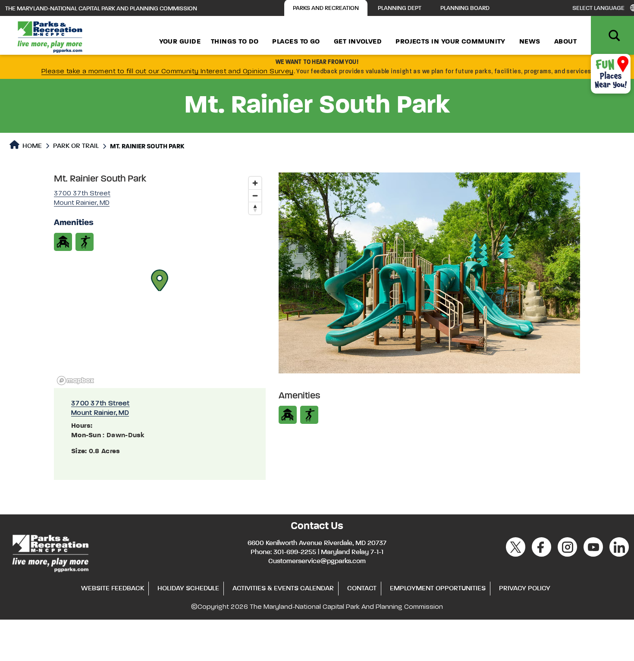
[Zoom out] (255, 195)
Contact (362, 588)
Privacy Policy (524, 588)
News (529, 41)
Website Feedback (112, 588)
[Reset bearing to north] (255, 208)
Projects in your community (450, 41)
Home (31, 146)
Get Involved (358, 41)
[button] (159, 280)
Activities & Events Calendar (283, 588)
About (565, 41)
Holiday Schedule (188, 588)
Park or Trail (76, 146)
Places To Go (296, 41)
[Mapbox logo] (75, 380)
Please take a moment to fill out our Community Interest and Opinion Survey (167, 71)
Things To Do (234, 41)
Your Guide (180, 41)
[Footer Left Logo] (49, 551)
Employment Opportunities (438, 588)
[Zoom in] (255, 183)
